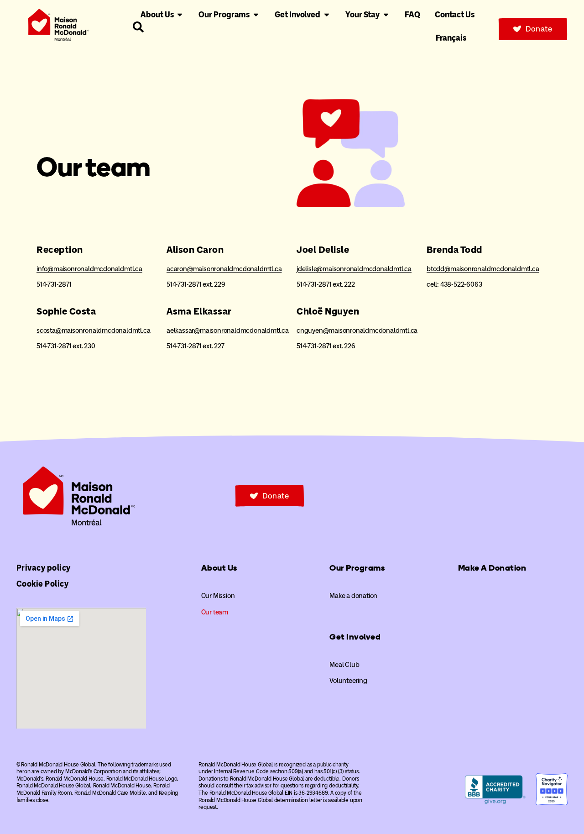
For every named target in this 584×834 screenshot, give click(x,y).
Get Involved (355, 637)
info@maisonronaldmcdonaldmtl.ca (89, 269)
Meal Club (344, 665)
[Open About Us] (180, 15)
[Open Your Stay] (386, 15)
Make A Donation (492, 568)
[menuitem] (451, 38)
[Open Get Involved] (327, 15)
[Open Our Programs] (256, 15)
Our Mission (218, 596)
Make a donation (353, 596)
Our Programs (357, 568)
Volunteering (348, 681)
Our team (214, 612)
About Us (219, 568)
